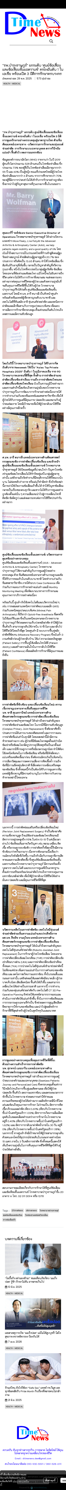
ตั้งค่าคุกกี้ (50, 1480)
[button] (51, 41)
